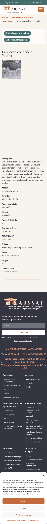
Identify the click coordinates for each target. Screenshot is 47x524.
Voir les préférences (24, 515)
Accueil (5, 18)
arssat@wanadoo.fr (36, 354)
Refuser (23, 508)
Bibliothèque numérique (22, 18)
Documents (7, 21)
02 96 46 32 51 (14, 2)
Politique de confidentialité (30, 520)
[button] (43, 475)
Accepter (23, 501)
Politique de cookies (13, 520)
